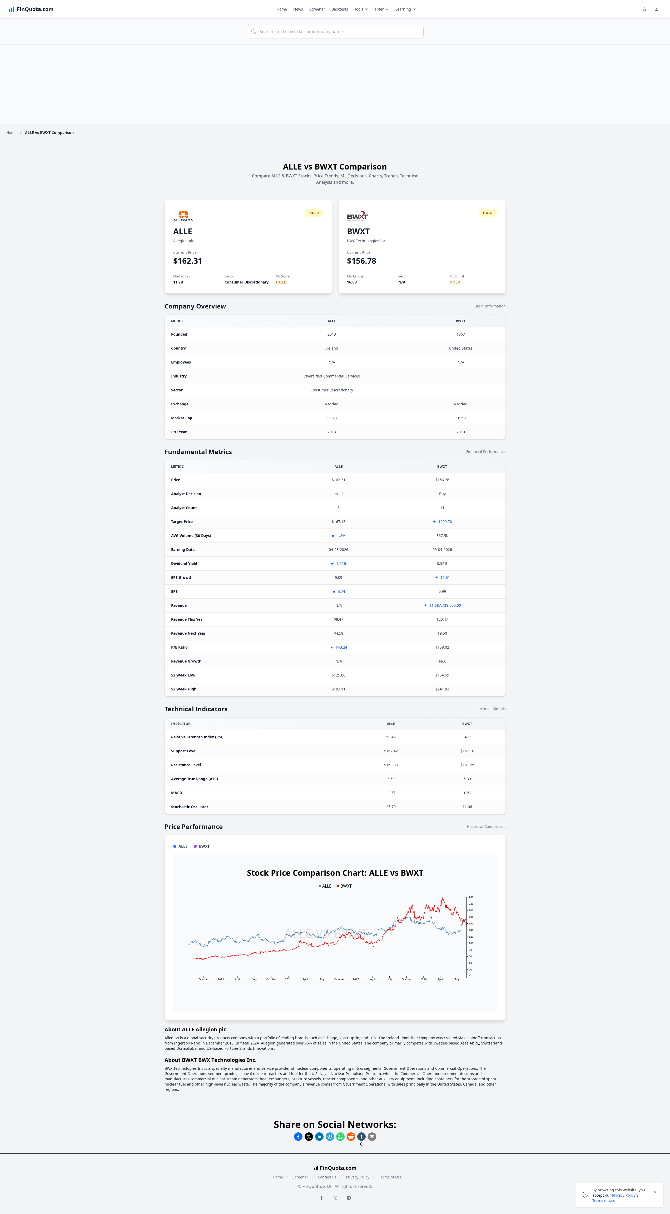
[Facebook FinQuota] (321, 1198)
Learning (403, 9)
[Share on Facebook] (298, 1136)
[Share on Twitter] (309, 1136)
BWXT (358, 231)
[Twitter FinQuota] (335, 1198)
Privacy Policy (357, 1177)
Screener (317, 9)
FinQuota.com (338, 1167)
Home (282, 9)
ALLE (182, 231)
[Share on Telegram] (330, 1136)
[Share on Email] (372, 1136)
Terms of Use (390, 1177)
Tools (358, 9)
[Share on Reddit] (351, 1136)
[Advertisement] (335, 84)
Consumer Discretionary (247, 282)
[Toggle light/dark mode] (644, 9)
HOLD (281, 282)
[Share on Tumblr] (361, 1136)
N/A (401, 282)
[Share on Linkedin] (319, 1136)
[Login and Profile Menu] (657, 9)
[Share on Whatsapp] (340, 1136)
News (298, 9)
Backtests (339, 9)
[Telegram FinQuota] (349, 1198)
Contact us (327, 1177)
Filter (379, 9)
